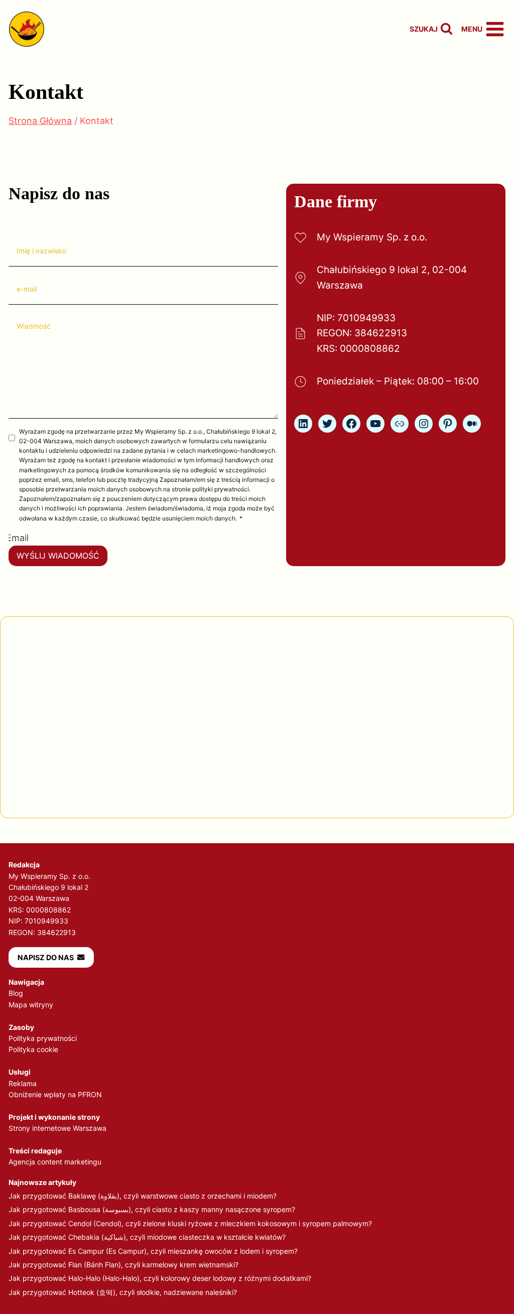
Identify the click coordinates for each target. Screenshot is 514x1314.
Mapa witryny (31, 1004)
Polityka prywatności (43, 1038)
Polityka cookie (33, 1049)
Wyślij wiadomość (58, 556)
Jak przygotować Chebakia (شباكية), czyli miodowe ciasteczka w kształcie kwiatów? (147, 1237)
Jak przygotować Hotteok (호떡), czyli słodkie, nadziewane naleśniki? (123, 1292)
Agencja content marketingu (55, 1161)
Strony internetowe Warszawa (57, 1128)
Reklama (23, 1083)
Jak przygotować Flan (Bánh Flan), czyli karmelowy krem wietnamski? (123, 1264)
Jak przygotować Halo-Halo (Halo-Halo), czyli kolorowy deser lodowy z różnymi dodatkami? (160, 1278)
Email (17, 538)
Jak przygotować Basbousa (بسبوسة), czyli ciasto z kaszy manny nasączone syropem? (152, 1209)
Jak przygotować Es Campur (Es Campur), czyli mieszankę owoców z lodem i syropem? (153, 1251)
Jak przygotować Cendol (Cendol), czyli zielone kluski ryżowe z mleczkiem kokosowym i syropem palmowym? (190, 1223)
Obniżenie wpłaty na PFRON (55, 1094)
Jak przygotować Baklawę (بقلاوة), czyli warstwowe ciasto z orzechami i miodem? (143, 1196)
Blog (16, 993)
